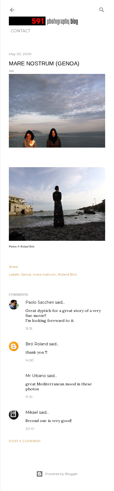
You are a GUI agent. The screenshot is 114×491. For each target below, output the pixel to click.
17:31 (28, 397)
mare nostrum (44, 274)
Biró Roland (36, 343)
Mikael (31, 412)
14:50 (29, 360)
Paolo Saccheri (39, 302)
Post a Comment (25, 441)
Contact (20, 30)
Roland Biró (67, 274)
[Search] (102, 8)
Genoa (25, 274)
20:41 (29, 428)
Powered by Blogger (61, 474)
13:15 (28, 328)
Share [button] (13, 267)
